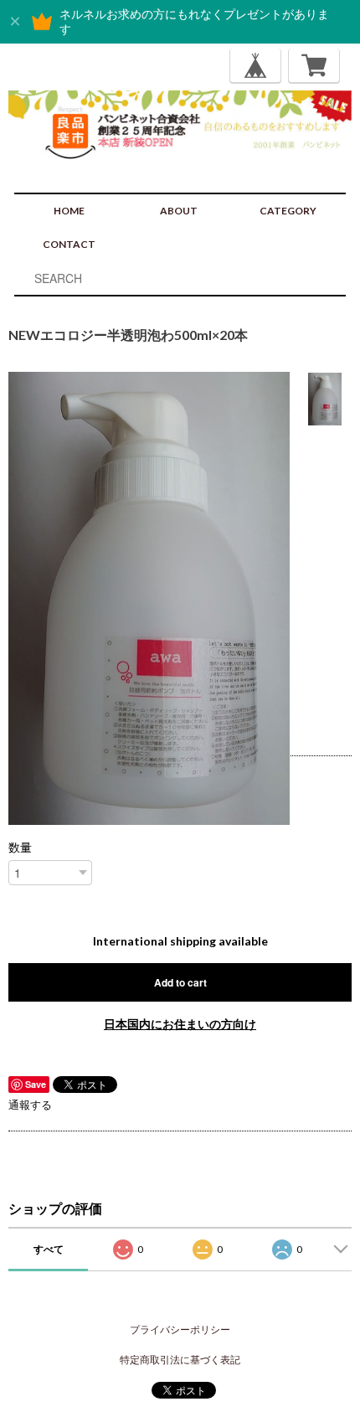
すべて (48, 1249)
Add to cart (180, 982)
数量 (20, 847)
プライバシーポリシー (180, 1329)
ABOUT (179, 210)
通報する (30, 1104)
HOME (69, 210)
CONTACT (69, 244)
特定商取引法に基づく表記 (180, 1359)
